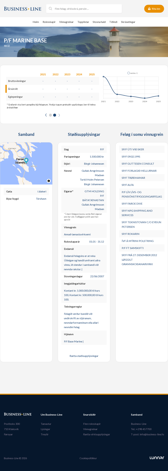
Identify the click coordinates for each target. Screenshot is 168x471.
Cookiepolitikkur (88, 458)
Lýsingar (45, 429)
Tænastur (46, 423)
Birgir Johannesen (94, 163)
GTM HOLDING (94, 191)
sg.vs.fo (67, 219)
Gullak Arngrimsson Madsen (93, 173)
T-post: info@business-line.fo (147, 434)
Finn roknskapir (92, 423)
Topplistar (83, 21)
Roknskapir (49, 21)
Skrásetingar (128, 21)
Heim (36, 21)
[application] (131, 86)
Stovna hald (99, 21)
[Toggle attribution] (49, 181)
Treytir (45, 434)
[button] (132, 73)
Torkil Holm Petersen (92, 179)
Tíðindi (113, 21)
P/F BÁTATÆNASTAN (93, 198)
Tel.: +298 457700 (141, 429)
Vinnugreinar (66, 21)
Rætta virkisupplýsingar (96, 434)
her (16, 107)
